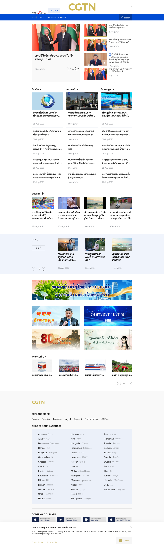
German (46, 489)
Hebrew (77, 434)
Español (46, 419)
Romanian (112, 438)
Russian (112, 443)
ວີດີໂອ (35, 240)
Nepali (76, 484)
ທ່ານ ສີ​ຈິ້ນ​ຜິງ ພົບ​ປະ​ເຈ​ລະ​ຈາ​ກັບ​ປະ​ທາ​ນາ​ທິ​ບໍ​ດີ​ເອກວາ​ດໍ (120, 40)
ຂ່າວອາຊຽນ (106, 89)
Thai (108, 471)
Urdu (108, 484)
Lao (75, 466)
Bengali (44, 448)
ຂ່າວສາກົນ (71, 89)
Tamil (109, 466)
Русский (78, 419)
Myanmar (81, 480)
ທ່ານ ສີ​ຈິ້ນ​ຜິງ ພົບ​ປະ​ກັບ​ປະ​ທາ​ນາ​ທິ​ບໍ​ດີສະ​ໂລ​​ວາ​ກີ (120, 70)
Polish (77, 493)
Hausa (44, 498)
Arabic (44, 438)
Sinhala (110, 452)
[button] (68, 68)
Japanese (79, 457)
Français (57, 419)
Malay (80, 471)
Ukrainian (113, 480)
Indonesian (82, 448)
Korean (78, 461)
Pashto (110, 434)
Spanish (112, 457)
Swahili (112, 461)
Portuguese (81, 498)
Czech (44, 466)
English (35, 419)
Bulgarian (47, 452)
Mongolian (80, 475)
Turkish (111, 475)
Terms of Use (52, 542)
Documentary (91, 419)
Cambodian (45, 457)
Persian (78, 489)
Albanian (45, 434)
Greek (45, 493)
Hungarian (79, 443)
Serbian (111, 448)
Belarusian (48, 443)
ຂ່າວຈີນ (35, 89)
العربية (68, 419)
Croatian (46, 461)
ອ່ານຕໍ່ (38, 247)
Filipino (45, 480)
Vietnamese (114, 489)
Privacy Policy (37, 542)
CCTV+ (105, 419)
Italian (77, 452)
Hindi (76, 438)
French (45, 484)
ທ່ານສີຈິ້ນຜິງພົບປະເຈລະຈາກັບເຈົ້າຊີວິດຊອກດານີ (119, 26)
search (127, 17)
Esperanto (48, 475)
